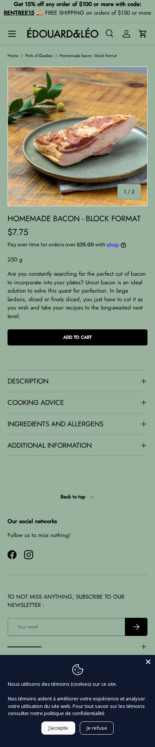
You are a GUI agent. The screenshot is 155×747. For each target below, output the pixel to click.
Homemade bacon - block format (88, 56)
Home (13, 56)
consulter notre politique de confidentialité (56, 713)
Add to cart (77, 337)
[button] (143, 34)
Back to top (74, 496)
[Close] (148, 662)
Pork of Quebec (39, 56)
